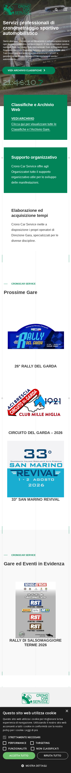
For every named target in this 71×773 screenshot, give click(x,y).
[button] (35, 766)
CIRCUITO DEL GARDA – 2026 (35, 433)
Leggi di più (31, 730)
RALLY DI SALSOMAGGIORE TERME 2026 (35, 642)
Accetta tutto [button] (18, 755)
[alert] (35, 740)
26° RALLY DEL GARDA (36, 366)
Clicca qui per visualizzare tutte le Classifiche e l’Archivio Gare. (33, 124)
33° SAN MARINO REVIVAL (36, 499)
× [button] (66, 711)
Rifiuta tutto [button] (52, 755)
